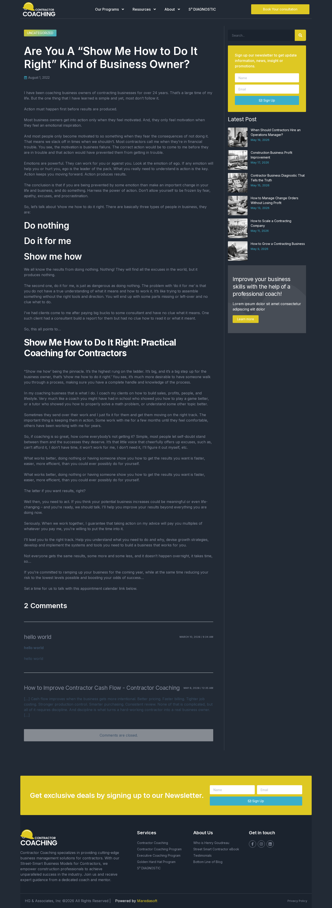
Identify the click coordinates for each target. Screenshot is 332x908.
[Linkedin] (270, 844)
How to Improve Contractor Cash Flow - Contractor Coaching (102, 687)
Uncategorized (40, 33)
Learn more (245, 319)
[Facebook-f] (252, 844)
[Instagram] (261, 844)
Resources (142, 9)
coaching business (50, 393)
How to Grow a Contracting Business (278, 244)
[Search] (300, 35)
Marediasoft (147, 901)
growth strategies (193, 539)
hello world (37, 636)
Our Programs (107, 9)
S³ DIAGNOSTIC (202, 9)
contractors (136, 141)
